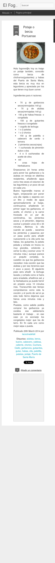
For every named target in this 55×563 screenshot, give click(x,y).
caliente (19, 344)
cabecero (27, 341)
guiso (18, 350)
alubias (30, 338)
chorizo (28, 344)
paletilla (37, 350)
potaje (28, 353)
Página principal (23, 12)
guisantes (37, 347)
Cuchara (37, 344)
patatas (19, 353)
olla (31, 350)
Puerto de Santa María (32, 355)
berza (37, 338)
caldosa (37, 341)
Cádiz (17, 347)
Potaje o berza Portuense (29, 31)
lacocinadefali (28, 334)
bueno (19, 341)
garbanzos (26, 347)
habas (25, 350)
